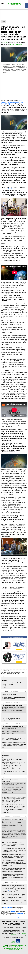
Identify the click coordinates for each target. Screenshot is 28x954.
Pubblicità (9, 946)
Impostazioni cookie (14, 949)
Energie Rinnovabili (15, 44)
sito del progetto (8, 890)
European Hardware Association (13, 941)
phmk (6, 676)
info (21, 673)
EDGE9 (11, 923)
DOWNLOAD (5, 923)
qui (19, 917)
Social (18, 948)
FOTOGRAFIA (17, 923)
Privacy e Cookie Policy (18, 945)
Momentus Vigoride (6, 189)
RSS (15, 948)
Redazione (21, 946)
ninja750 (6, 691)
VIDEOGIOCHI (16, 921)
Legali (9, 945)
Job (22, 948)
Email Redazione (8, 948)
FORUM (9, 925)
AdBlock (15, 946)
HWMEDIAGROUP (16, 925)
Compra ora (19, 649)
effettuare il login (7, 907)
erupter (6, 882)
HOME (3, 921)
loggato (13, 911)
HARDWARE (8, 921)
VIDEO (23, 923)
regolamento (20, 913)
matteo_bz (7, 751)
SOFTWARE (22, 921)
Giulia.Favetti (7, 702)
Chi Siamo (4, 945)
